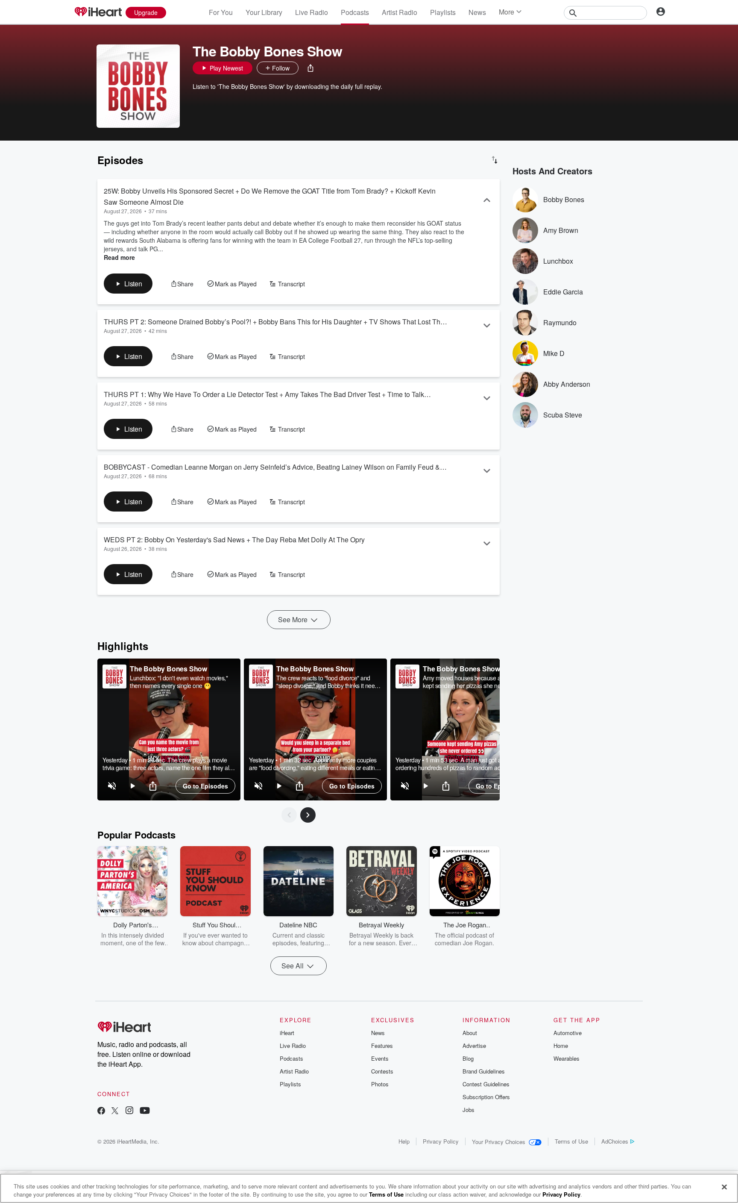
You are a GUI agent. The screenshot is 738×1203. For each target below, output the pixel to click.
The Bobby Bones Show (168, 669)
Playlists (443, 12)
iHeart (287, 1033)
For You (221, 12)
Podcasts (355, 12)
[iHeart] (97, 12)
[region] (168, 729)
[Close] (724, 1187)
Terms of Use (571, 1141)
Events (380, 1058)
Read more (119, 257)
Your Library (264, 12)
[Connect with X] (114, 1111)
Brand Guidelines (484, 1071)
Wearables (567, 1058)
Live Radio (311, 12)
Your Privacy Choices (498, 1142)
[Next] (308, 815)
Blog (468, 1058)
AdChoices (614, 1141)
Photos (380, 1084)
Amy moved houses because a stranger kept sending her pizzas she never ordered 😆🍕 (473, 681)
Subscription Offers (486, 1097)
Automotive (568, 1033)
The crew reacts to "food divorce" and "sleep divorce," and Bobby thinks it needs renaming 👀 (328, 681)
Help (404, 1141)
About (470, 1033)
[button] (310, 68)
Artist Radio (399, 12)
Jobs (468, 1110)
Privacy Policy (441, 1141)
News (477, 12)
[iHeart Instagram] (129, 1111)
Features (382, 1045)
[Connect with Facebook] (101, 1111)
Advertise (474, 1045)
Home (561, 1045)
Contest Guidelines (486, 1084)
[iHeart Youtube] (145, 1111)
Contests (382, 1071)
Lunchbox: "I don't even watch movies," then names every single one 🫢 (179, 681)
